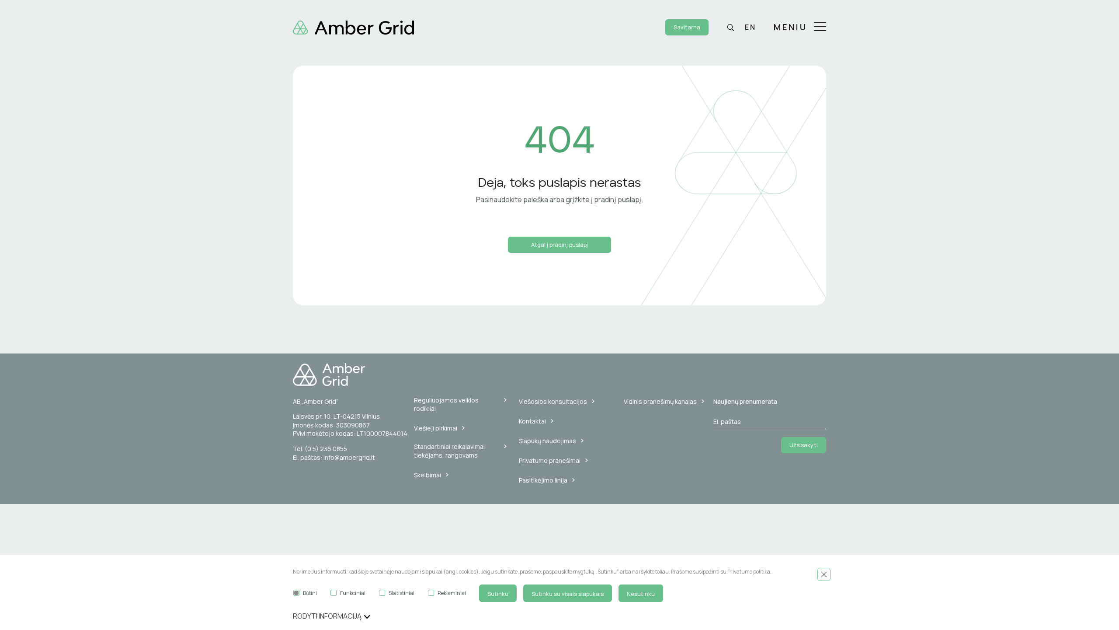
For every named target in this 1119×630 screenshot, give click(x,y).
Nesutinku (641, 594)
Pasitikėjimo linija (543, 480)
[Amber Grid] (353, 27)
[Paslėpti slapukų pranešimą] (824, 574)
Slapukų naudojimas (547, 441)
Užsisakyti (803, 445)
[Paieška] (730, 27)
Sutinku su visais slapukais (568, 594)
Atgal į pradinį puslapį (559, 244)
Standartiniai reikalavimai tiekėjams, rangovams (449, 450)
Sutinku (497, 594)
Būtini (310, 593)
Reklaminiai (452, 593)
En (750, 27)
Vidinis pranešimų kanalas (660, 401)
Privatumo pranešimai (549, 460)
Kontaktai (532, 421)
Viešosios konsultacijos (553, 401)
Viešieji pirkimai (435, 428)
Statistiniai (401, 593)
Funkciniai (352, 593)
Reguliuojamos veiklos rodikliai (446, 404)
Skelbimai (427, 475)
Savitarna (687, 27)
